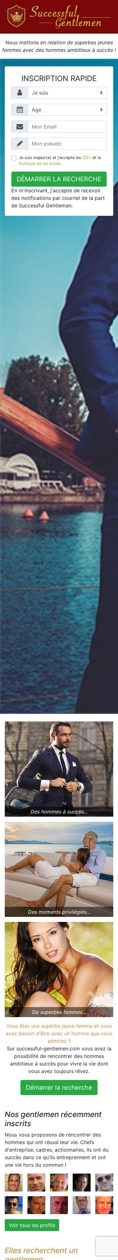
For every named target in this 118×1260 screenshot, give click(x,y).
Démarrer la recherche (59, 179)
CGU (86, 157)
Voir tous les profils (32, 1225)
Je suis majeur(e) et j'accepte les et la (60, 160)
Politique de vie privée (40, 163)
